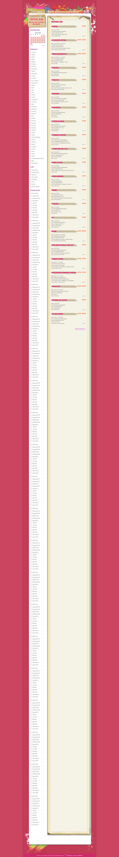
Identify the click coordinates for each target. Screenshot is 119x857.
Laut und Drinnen (57, 314)
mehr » (83, 35)
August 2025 (35, 232)
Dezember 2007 (36, 798)
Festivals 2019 (34, 412)
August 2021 (35, 360)
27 (37, 42)
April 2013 (35, 625)
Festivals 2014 (34, 572)
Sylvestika (54, 204)
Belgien (33, 59)
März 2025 (35, 244)
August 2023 (35, 296)
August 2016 (35, 520)
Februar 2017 (36, 502)
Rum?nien (33, 120)
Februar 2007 (36, 822)
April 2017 (35, 497)
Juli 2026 (34, 203)
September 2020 (36, 390)
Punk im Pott (55, 286)
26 (35, 42)
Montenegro (34, 108)
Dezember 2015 (36, 542)
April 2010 (35, 721)
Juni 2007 (35, 812)
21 (39, 40)
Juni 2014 (35, 589)
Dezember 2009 (36, 734)
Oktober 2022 (36, 323)
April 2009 (35, 753)
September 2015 (36, 550)
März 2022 (35, 340)
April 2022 (35, 338)
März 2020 (35, 404)
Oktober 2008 (36, 771)
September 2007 (36, 805)
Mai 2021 (35, 367)
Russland (33, 125)
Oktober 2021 (36, 355)
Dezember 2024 (36, 255)
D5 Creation (69, 855)
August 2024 (35, 264)
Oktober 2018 (36, 451)
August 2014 (35, 584)
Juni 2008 (35, 780)
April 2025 (35, 242)
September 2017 (36, 486)
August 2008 (35, 776)
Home (51, 11)
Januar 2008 (35, 792)
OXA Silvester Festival (58, 40)
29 (42, 42)
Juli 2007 (34, 810)
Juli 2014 (34, 586)
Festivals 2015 (34, 540)
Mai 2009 (35, 751)
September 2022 (36, 326)
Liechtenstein (34, 99)
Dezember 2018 (36, 447)
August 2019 (35, 424)
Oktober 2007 (36, 803)
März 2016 (35, 532)
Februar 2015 (36, 566)
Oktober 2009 (36, 739)
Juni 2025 (35, 237)
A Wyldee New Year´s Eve (59, 149)
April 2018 (35, 465)
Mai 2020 (35, 399)
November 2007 (36, 801)
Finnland (33, 75)
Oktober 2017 (36, 483)
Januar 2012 (35, 664)
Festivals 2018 (34, 444)
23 (44, 40)
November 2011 (36, 673)
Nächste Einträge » (80, 329)
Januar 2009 (35, 760)
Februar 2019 (36, 438)
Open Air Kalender (35, 186)
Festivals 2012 (34, 636)
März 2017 (35, 500)
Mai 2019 (35, 431)
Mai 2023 (35, 303)
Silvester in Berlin (57, 121)
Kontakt (68, 11)
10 (31, 39)
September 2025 (36, 230)
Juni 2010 (35, 717)
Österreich (33, 113)
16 (44, 39)
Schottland (33, 127)
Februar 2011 (35, 694)
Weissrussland (34, 163)
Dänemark (33, 66)
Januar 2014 (35, 600)
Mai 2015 (35, 559)
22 (42, 40)
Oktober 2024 (36, 259)
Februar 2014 (36, 598)
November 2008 (36, 769)
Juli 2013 (34, 618)
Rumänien (33, 123)
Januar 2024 (35, 281)
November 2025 (36, 225)
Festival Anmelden (59, 11)
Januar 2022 (35, 345)
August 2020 (35, 392)
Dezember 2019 (36, 415)
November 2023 (36, 289)
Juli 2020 (34, 394)
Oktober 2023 (36, 291)
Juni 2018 (35, 461)
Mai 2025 (35, 239)
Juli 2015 (34, 554)
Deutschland (34, 68)
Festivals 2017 (34, 476)
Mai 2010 (35, 719)
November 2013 (36, 609)
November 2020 (36, 385)
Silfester (54, 26)
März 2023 (35, 308)
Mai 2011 (35, 687)
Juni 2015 (35, 557)
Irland (32, 87)
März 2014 (35, 596)
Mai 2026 (35, 207)
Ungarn (33, 156)
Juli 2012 (34, 650)
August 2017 (35, 488)
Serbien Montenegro (35, 137)
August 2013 (35, 616)
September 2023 (36, 294)
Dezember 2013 (36, 606)
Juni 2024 (35, 269)
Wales (32, 160)
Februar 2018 (36, 470)
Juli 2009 (34, 746)
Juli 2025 (34, 235)
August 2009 (35, 744)
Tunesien (33, 149)
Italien (32, 92)
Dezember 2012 (36, 638)
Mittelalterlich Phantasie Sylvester (63, 273)
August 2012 (35, 648)
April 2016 (35, 529)
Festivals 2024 (34, 252)
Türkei (32, 151)
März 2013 (35, 628)
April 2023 (35, 306)
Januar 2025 (35, 249)
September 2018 (36, 454)
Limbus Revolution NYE (59, 54)
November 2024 (36, 257)
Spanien (33, 144)
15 (42, 39)
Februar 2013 (36, 630)
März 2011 (35, 692)
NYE (52, 218)
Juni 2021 (35, 365)
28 (39, 42)
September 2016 (36, 518)
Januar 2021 (35, 377)
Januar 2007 (35, 824)
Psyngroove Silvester (58, 135)
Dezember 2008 (36, 766)
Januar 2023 (35, 313)
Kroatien (33, 94)
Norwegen (33, 111)
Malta (32, 104)
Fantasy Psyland (56, 162)
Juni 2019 (35, 429)
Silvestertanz (56, 107)
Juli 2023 (34, 299)
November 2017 (36, 481)
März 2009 (35, 756)
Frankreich (33, 78)
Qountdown (55, 94)
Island (32, 90)
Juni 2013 (35, 621)
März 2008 (35, 788)
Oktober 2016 (36, 515)
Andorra (33, 57)
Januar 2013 (35, 632)
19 (35, 40)
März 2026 (35, 212)
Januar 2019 (35, 441)
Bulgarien (33, 61)
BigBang (54, 190)
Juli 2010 (34, 714)
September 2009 (36, 741)
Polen (32, 116)
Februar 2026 (36, 214)
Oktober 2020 (36, 387)
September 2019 (36, 422)
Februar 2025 (36, 246)
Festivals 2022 (34, 316)
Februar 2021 (36, 374)
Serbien (33, 134)
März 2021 (35, 372)
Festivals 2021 (34, 348)
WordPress (80, 855)
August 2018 (35, 456)
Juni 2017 (35, 493)
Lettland (33, 97)
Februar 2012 (36, 662)
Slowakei (33, 139)
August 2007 (35, 808)
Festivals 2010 (34, 700)
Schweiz (33, 132)
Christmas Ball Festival (59, 300)
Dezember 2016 (36, 511)
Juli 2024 (34, 267)
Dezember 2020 (36, 383)
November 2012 (36, 641)
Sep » (43, 45)
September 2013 (36, 614)
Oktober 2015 (36, 547)
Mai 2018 (35, 463)
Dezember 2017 (36, 479)
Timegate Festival (57, 259)
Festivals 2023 (34, 284)
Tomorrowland (34, 177)
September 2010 (36, 709)
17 (31, 40)
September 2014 (36, 582)
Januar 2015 (35, 568)
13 (37, 39)
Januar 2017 (35, 505)
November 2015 (36, 545)
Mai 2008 (35, 783)
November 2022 (36, 321)
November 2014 (36, 577)
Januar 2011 (35, 696)
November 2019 (36, 417)
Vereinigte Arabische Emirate (37, 158)
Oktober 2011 (35, 675)
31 (31, 43)
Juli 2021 (34, 362)
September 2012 (36, 646)
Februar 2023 (36, 310)
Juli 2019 (34, 426)
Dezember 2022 (36, 319)
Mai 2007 (35, 815)
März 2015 (35, 564)
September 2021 (36, 358)
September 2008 (36, 773)
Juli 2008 (34, 778)
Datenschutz (75, 11)
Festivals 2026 (34, 170)
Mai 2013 (35, 623)
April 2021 (35, 370)
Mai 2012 (35, 655)
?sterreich (33, 52)
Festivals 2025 (34, 220)
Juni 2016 (35, 525)
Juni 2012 (35, 653)
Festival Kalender (35, 172)
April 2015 (35, 561)
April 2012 (35, 657)
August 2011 (35, 680)
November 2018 (36, 449)
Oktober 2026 (36, 195)
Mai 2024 (35, 271)
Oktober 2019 (36, 419)
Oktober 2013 (36, 611)
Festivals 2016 (34, 508)
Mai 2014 (35, 591)
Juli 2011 (34, 682)
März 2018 (35, 468)
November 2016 (36, 513)
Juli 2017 (34, 490)
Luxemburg (33, 101)
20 (37, 40)
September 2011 (36, 677)
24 (31, 42)
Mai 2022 (35, 335)
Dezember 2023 (36, 287)
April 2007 (35, 817)
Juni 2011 (35, 685)
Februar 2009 (36, 758)
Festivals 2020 (34, 380)
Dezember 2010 (36, 702)
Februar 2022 (36, 342)
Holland (33, 85)
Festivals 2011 (34, 668)
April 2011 (35, 689)
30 (44, 42)
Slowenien (33, 141)
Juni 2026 (35, 205)
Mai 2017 (35, 495)
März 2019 (35, 436)
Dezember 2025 (36, 223)
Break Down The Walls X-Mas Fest (62, 245)
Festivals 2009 (34, 732)
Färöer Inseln (34, 73)
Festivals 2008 (34, 764)
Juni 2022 (35, 333)
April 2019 (35, 433)
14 (39, 39)
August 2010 (35, 712)
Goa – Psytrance (35, 80)
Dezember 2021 (36, 351)
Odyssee (53, 231)
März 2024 (35, 276)
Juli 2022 (34, 330)
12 (35, 39)
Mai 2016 (35, 527)
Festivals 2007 (34, 796)
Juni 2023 (35, 301)
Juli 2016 (34, 522)
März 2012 (35, 660)
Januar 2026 (35, 217)
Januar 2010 (35, 728)
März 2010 (35, 724)
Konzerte (33, 184)
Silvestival (55, 68)
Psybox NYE (55, 80)
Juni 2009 (35, 748)
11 (33, 39)
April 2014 (35, 593)
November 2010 (36, 705)
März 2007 (35, 820)
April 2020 (35, 401)
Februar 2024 (36, 278)
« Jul (32, 45)
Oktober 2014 (36, 579)
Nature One (33, 174)
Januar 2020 (35, 409)
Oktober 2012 (36, 643)
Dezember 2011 (36, 670)
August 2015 (35, 552)
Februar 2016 (36, 534)
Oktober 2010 (36, 707)
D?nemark (33, 64)
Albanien (33, 54)
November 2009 (36, 737)
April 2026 (35, 210)
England (33, 71)
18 (33, 40)
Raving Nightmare (57, 176)
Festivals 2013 (34, 604)
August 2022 (35, 328)
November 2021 (36, 353)
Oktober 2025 (36, 227)
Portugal (33, 118)
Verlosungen (34, 179)
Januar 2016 (35, 537)
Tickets (32, 181)
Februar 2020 (36, 406)
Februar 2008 (36, 790)
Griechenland (34, 82)
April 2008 (35, 785)
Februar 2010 (36, 726)
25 (33, 42)
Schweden (33, 130)
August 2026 (35, 200)
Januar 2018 (35, 473)
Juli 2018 (34, 458)
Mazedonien (34, 106)
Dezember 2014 (36, 575)
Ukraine (33, 153)
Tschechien (33, 146)
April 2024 (35, 274)
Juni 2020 (35, 397)
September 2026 (36, 198)
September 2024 (36, 262)
